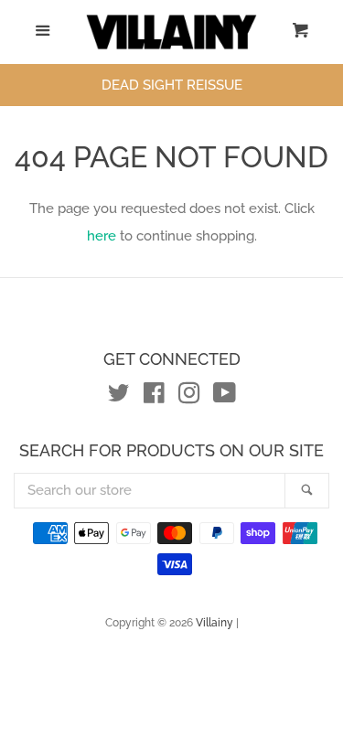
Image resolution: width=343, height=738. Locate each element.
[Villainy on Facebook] (154, 397)
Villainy (214, 622)
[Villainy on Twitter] (119, 397)
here (101, 236)
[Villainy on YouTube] (224, 397)
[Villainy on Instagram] (189, 397)
